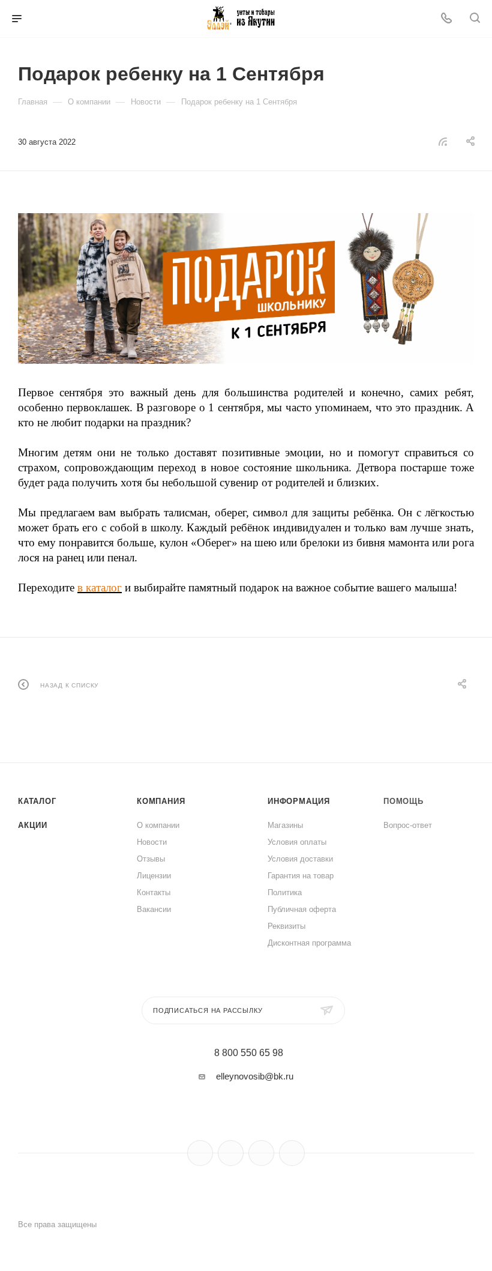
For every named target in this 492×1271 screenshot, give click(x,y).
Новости (152, 842)
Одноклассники (261, 1153)
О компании (158, 825)
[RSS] (443, 141)
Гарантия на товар (301, 875)
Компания (161, 801)
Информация (299, 801)
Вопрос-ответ (407, 825)
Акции (32, 825)
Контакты (153, 892)
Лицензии (154, 875)
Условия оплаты (297, 842)
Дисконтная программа (309, 942)
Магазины (285, 825)
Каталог (37, 801)
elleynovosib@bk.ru (254, 1076)
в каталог (99, 587)
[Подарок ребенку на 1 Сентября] (246, 288)
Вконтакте (200, 1153)
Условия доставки (300, 858)
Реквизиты (286, 926)
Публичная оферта (302, 909)
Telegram (231, 1153)
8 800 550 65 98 (248, 1053)
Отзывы (151, 858)
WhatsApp (292, 1153)
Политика (285, 892)
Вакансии (154, 909)
